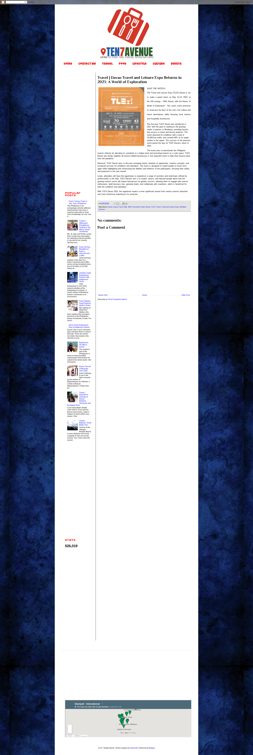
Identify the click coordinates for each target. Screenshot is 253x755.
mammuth (134, 748)
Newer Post (102, 295)
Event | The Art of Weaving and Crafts (85, 368)
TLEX (153, 207)
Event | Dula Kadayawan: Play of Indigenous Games (79, 326)
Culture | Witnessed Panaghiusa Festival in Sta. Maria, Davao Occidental (85, 226)
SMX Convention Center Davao (139, 207)
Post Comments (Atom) (117, 299)
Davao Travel (118, 207)
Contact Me (87, 64)
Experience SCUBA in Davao (83, 345)
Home (68, 64)
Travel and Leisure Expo (170, 207)
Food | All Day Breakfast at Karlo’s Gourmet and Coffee (84, 251)
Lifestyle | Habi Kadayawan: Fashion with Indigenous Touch (85, 277)
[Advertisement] (78, 144)
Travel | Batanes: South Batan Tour (85, 423)
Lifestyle (140, 64)
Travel (107, 64)
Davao (110, 207)
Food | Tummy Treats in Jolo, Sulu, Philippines (78, 202)
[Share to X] (120, 203)
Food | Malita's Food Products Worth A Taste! (85, 303)
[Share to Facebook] (123, 203)
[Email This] (115, 203)
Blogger (152, 748)
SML (125, 207)
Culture (159, 64)
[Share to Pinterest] (126, 203)
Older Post (186, 295)
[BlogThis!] (118, 203)
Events (176, 64)
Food (122, 64)
